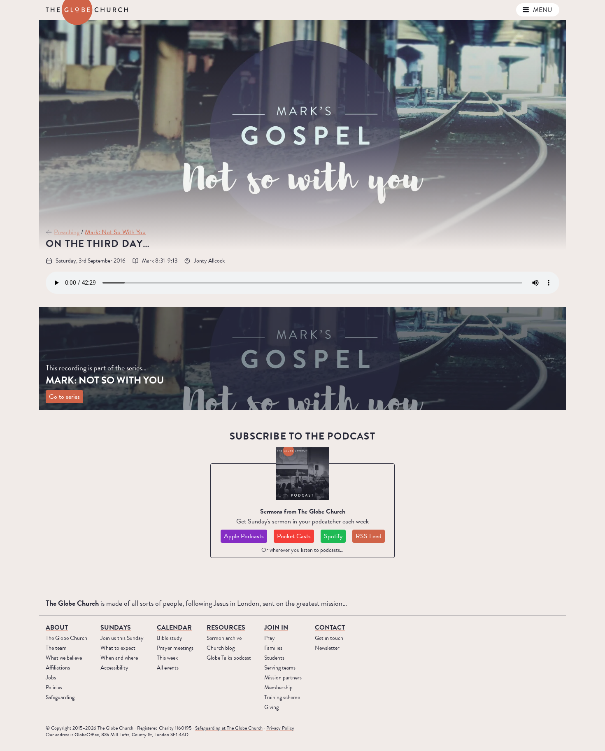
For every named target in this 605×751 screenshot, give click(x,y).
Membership (278, 687)
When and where (119, 657)
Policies (54, 687)
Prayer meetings (175, 648)
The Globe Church (66, 638)
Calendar (174, 627)
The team (56, 648)
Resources (226, 627)
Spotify (333, 536)
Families (273, 648)
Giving (271, 707)
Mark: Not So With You (115, 232)
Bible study (169, 638)
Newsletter (327, 648)
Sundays (494, 10)
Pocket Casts (294, 536)
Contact (330, 627)
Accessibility (114, 667)
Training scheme (282, 697)
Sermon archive (224, 638)
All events (168, 667)
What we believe (64, 657)
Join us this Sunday (122, 638)
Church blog (221, 648)
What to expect (117, 648)
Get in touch (329, 638)
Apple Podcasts (244, 536)
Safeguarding (60, 697)
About (460, 10)
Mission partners (283, 677)
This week (167, 657)
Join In (276, 627)
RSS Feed (369, 536)
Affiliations (58, 667)
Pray (269, 638)
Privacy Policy (280, 728)
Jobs (51, 677)
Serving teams (280, 667)
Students (274, 657)
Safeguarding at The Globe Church (229, 728)
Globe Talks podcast (229, 657)
